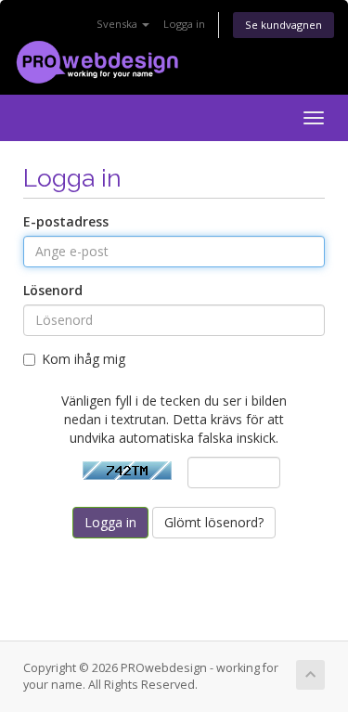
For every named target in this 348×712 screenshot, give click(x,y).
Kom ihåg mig (83, 359)
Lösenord (53, 290)
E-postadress (66, 221)
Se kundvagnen (283, 25)
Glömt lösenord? (214, 522)
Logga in (184, 24)
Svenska (118, 24)
